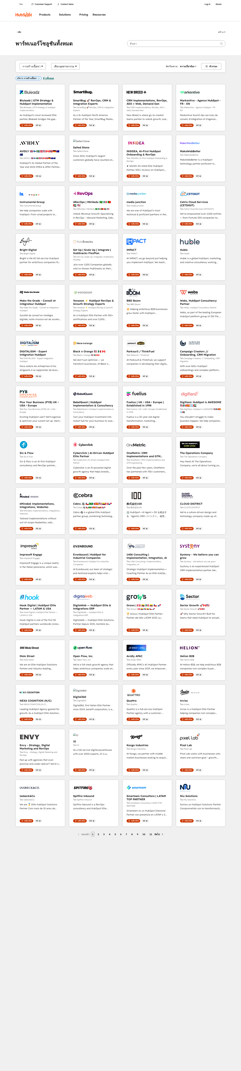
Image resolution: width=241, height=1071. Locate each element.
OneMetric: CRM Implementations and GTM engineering (144, 454)
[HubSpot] (24, 14)
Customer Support (43, 4)
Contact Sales (67, 4)
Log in (207, 4)
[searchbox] (176, 43)
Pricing (83, 14)
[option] (31, 66)
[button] (221, 32)
